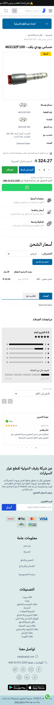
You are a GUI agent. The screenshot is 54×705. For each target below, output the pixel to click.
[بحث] (14, 10)
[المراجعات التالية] (10, 401)
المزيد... (16, 136)
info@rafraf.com (25, 656)
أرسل (9, 507)
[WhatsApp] (27, 187)
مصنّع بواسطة (46, 105)
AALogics (20, 702)
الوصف (49, 143)
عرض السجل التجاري (42, 492)
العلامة (49, 119)
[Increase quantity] (39, 169)
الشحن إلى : (46, 253)
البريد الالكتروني (46, 501)
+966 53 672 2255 (11, 180)
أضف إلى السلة (27, 169)
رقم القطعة (47, 112)
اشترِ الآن (9, 169)
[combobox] (36, 254)
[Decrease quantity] (48, 169)
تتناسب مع (47, 135)
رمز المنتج (48, 127)
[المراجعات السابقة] (4, 401)
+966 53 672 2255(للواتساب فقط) (26, 662)
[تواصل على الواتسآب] (47, 698)
